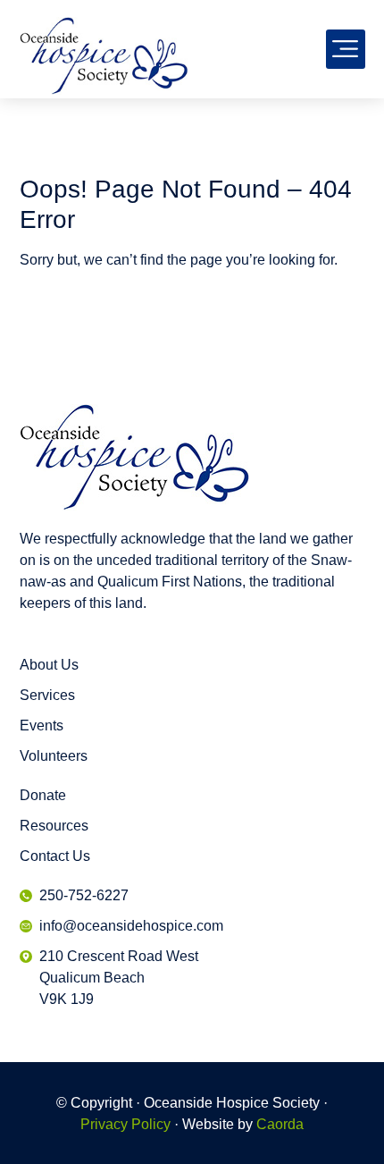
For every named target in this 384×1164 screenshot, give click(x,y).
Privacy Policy (125, 1124)
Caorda (280, 1124)
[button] (345, 49)
